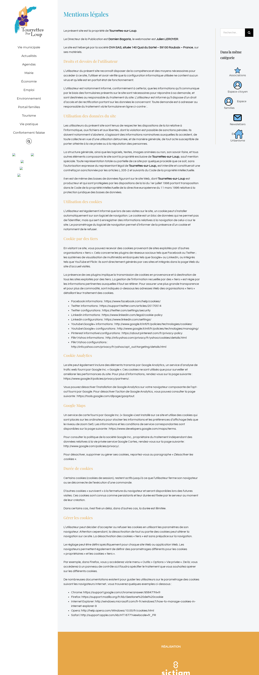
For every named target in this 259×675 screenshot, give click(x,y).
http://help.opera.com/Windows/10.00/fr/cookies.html (117, 610)
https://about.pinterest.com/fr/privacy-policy (152, 333)
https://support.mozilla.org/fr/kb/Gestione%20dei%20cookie (122, 596)
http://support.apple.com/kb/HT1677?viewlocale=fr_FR (118, 615)
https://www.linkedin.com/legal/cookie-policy (132, 314)
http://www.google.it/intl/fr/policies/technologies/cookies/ (154, 324)
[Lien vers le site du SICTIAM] (175, 656)
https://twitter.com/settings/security (126, 310)
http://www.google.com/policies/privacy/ (91, 446)
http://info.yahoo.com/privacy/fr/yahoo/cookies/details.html (146, 337)
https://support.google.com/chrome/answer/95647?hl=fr (122, 592)
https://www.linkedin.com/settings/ (128, 319)
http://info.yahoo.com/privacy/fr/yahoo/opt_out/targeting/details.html (118, 346)
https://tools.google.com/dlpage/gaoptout (105, 396)
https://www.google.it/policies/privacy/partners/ (96, 378)
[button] (29, 141)
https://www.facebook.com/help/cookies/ (132, 301)
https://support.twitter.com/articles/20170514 (130, 305)
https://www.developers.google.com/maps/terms (142, 428)
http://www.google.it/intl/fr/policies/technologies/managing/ (158, 328)
